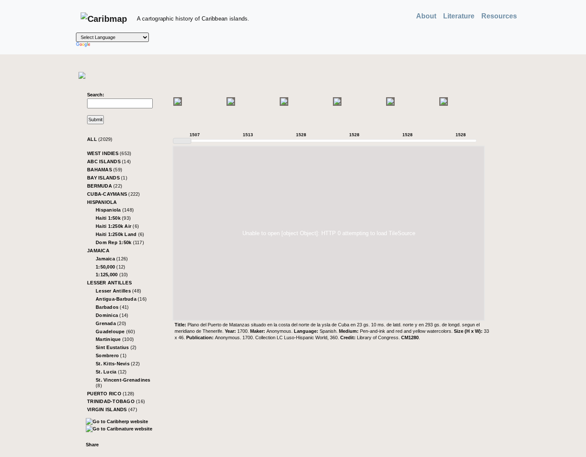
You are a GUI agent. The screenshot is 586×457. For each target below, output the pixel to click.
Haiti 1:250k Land (120, 234)
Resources (499, 16)
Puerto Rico (110, 393)
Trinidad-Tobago (116, 401)
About (426, 16)
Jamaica (98, 250)
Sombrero (111, 355)
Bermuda (104, 185)
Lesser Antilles (109, 282)
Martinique (115, 339)
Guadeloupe (115, 331)
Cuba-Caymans (113, 194)
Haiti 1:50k (113, 218)
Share (92, 444)
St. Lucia (111, 371)
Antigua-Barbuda (121, 299)
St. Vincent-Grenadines (123, 382)
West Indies (109, 153)
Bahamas (104, 169)
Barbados (112, 307)
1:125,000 (112, 274)
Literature (458, 16)
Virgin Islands (112, 409)
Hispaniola (102, 202)
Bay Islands (107, 177)
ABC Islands (109, 161)
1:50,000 (110, 266)
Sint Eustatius (116, 347)
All (100, 139)
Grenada (111, 323)
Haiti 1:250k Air (117, 226)
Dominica (112, 315)
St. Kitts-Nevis (118, 363)
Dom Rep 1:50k (120, 242)
